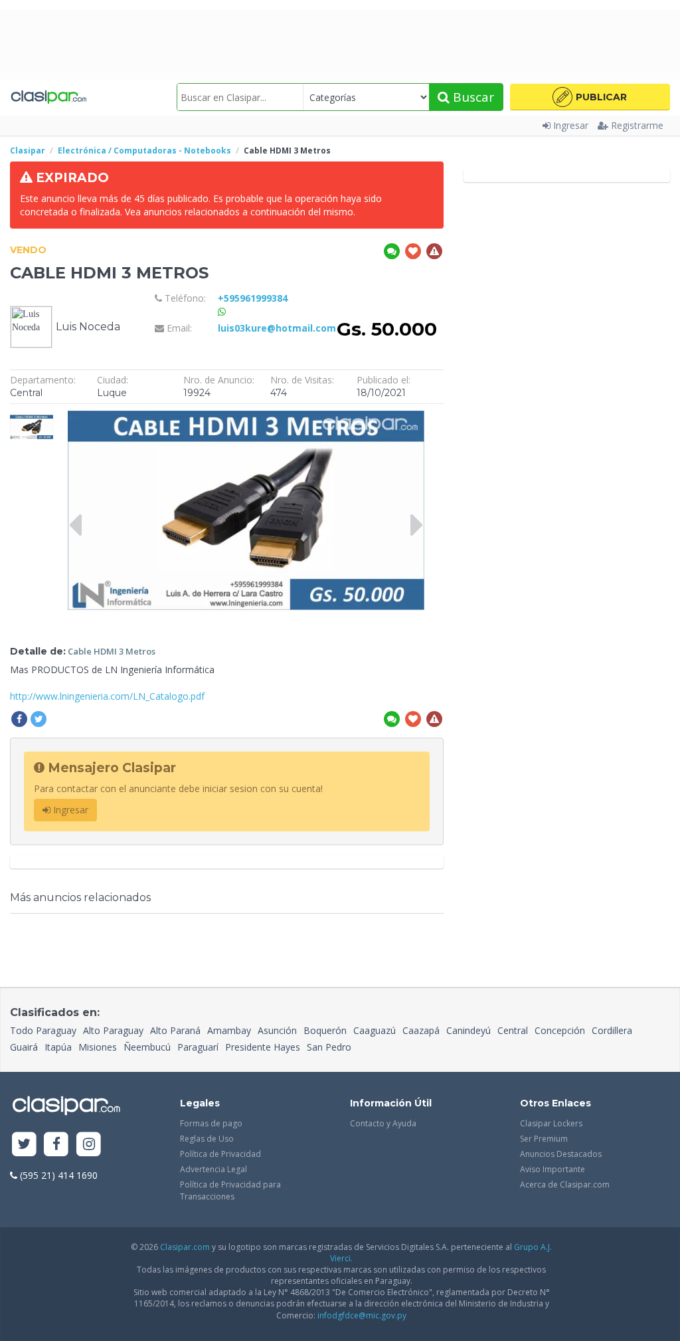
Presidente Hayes (262, 1047)
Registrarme (637, 125)
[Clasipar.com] (48, 97)
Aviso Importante (552, 1169)
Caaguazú (374, 1030)
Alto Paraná (175, 1030)
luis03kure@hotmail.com (277, 328)
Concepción (560, 1030)
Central (512, 1030)
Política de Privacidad (220, 1154)
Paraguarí (197, 1047)
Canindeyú (468, 1030)
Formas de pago (211, 1123)
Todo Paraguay (43, 1030)
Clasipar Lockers (551, 1123)
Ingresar (570, 125)
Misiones (97, 1047)
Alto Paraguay (113, 1030)
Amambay (229, 1030)
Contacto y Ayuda (383, 1123)
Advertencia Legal (213, 1169)
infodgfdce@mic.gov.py (361, 1315)
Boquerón (325, 1030)
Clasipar (27, 150)
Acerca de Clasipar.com (565, 1184)
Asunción (277, 1030)
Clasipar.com (185, 1247)
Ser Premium (544, 1138)
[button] (590, 97)
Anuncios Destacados (561, 1154)
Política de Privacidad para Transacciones (230, 1190)
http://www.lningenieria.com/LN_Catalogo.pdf (107, 696)
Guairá (24, 1047)
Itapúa (58, 1047)
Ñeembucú (147, 1047)
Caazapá (421, 1030)
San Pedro (329, 1047)
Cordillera (612, 1030)
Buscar (472, 97)
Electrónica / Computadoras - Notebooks (144, 150)
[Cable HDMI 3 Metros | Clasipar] (31, 417)
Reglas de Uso (207, 1138)
